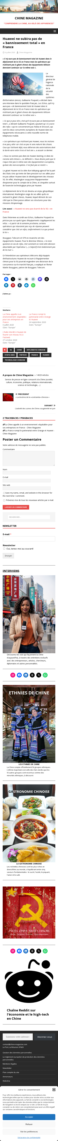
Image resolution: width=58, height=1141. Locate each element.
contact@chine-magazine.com (15, 1044)
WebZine (6, 1081)
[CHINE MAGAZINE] (29, 11)
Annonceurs (8, 1076)
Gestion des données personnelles (17, 1052)
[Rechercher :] (29, 517)
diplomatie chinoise (36, 350)
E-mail (5, 477)
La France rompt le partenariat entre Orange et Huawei (40, 317)
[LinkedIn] (25, 675)
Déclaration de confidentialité (29, 1137)
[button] (54, 1089)
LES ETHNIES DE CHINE (29, 764)
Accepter (29, 1117)
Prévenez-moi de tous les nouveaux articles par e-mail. (30, 500)
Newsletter (9, 545)
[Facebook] (19, 675)
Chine (19, 350)
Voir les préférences (29, 1131)
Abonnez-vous (44, 1036)
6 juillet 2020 (10, 52)
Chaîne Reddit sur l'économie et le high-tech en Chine (28, 1014)
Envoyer (8, 555)
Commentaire (9, 449)
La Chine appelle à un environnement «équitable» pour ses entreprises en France (14, 318)
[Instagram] (12, 675)
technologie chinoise (15, 360)
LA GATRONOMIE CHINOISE (29, 863)
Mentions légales (10, 1064)
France (34, 355)
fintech (23, 355)
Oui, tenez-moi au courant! (19, 548)
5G (11, 350)
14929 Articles (42, 375)
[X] (38, 675)
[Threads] (32, 675)
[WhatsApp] (45, 675)
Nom (5, 469)
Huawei (46, 355)
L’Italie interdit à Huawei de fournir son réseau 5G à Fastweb (14, 335)
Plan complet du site (11, 1072)
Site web (6, 485)
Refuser (29, 1124)
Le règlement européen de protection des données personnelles (24, 1058)
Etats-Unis (10, 355)
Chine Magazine (25, 52)
